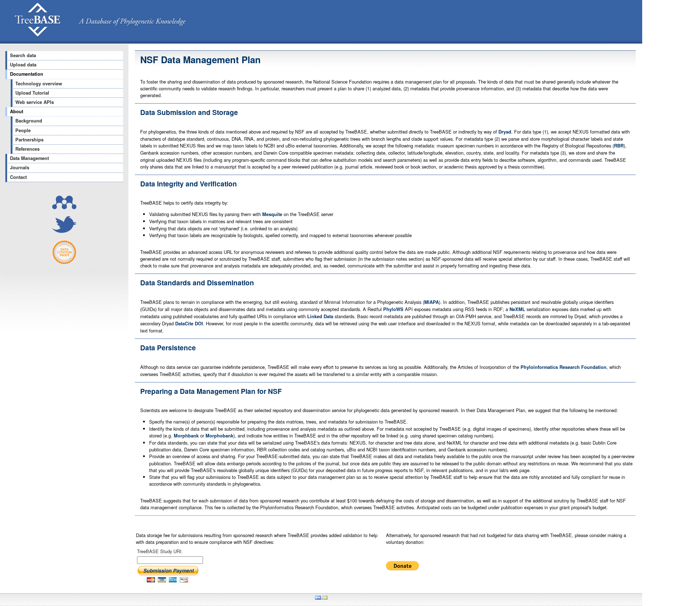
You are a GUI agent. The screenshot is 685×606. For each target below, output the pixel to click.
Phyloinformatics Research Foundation (564, 367)
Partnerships (29, 139)
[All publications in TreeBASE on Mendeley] (64, 207)
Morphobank (219, 435)
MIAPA (431, 302)
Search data (23, 55)
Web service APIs (34, 102)
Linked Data (320, 316)
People (23, 130)
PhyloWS (393, 309)
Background (28, 120)
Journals (19, 167)
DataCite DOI (189, 323)
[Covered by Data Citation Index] (64, 263)
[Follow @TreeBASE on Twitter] (64, 230)
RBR (619, 145)
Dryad (504, 132)
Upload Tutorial (32, 93)
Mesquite (272, 214)
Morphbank (186, 435)
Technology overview (38, 83)
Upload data (23, 64)
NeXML (517, 309)
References (27, 149)
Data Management (29, 158)
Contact (18, 177)
